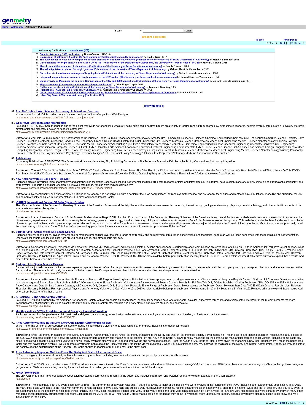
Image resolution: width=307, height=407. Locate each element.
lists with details (154, 105)
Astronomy (17, 27)
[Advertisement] (153, 9)
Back (283, 43)
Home (5, 27)
